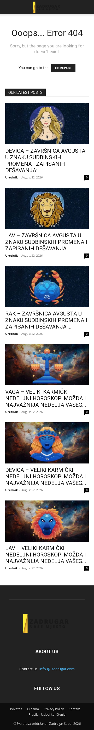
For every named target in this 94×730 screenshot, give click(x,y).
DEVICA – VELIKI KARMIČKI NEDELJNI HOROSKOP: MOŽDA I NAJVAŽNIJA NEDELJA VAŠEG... (45, 476)
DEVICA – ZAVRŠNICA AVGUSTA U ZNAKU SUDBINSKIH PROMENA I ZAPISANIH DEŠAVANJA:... (45, 161)
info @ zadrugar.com (57, 668)
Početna (16, 709)
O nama (33, 709)
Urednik (11, 177)
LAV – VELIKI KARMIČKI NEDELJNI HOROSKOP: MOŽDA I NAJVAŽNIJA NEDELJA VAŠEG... (45, 554)
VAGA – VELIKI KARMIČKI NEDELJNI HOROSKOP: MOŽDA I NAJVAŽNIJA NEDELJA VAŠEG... (45, 398)
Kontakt (74, 709)
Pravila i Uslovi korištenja (47, 714)
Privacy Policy (54, 709)
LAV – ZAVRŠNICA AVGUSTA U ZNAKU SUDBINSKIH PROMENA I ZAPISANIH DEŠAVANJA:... (46, 242)
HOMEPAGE (63, 68)
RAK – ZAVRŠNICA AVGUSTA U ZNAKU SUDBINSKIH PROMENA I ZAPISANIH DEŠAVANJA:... (46, 320)
